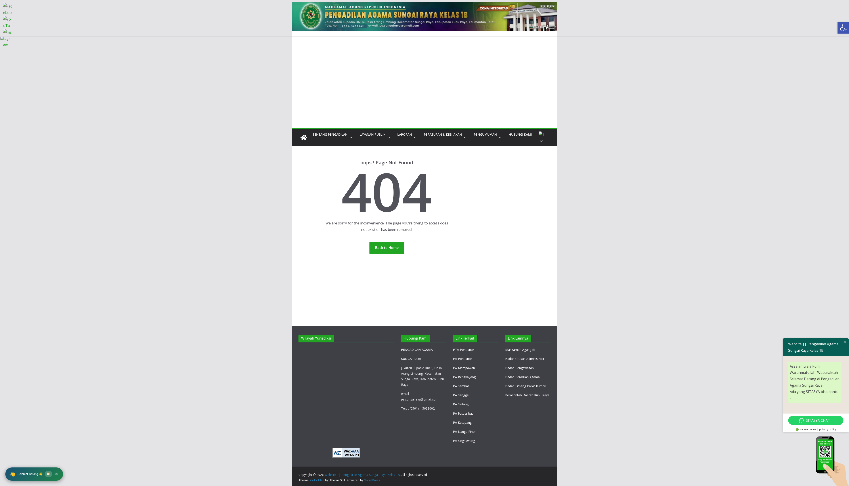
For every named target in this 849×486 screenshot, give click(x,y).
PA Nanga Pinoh (464, 431)
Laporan (404, 134)
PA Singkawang (464, 441)
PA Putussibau (463, 413)
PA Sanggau (461, 395)
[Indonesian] (541, 137)
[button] (350, 137)
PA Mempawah (464, 368)
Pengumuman (485, 134)
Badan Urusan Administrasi (524, 359)
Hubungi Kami (520, 134)
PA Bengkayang (464, 377)
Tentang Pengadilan (330, 134)
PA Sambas (461, 386)
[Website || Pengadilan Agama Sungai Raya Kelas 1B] (424, 5)
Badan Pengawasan (519, 368)
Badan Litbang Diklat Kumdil (525, 386)
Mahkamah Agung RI (520, 349)
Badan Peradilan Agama (522, 377)
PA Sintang (460, 404)
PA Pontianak (462, 359)
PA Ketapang (462, 422)
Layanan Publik (372, 134)
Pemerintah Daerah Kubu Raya (527, 395)
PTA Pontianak (463, 349)
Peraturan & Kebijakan (443, 134)
